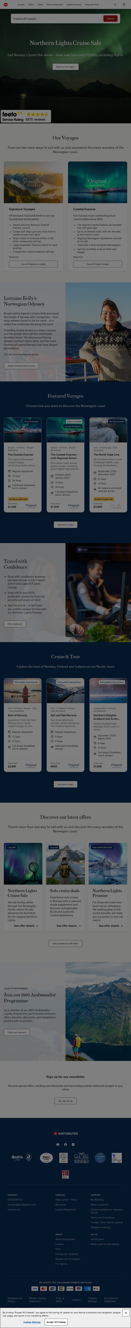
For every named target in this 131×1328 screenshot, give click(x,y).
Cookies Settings (32, 1322)
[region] (65, 1318)
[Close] (125, 1312)
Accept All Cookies (56, 1322)
